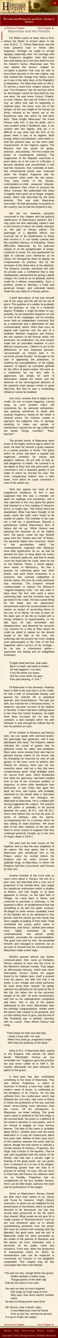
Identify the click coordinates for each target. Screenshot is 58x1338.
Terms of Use (28, 1330)
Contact (50, 1330)
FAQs (16, 1330)
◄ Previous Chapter (14, 28)
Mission (7, 1330)
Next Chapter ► (46, 28)
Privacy (40, 1330)
